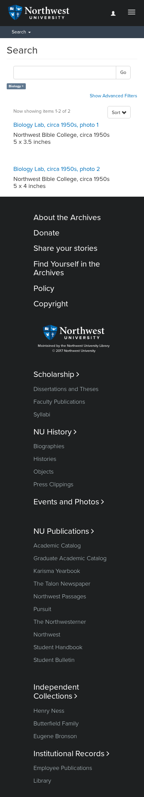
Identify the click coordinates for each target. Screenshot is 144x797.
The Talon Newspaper (61, 583)
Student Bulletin (54, 660)
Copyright (50, 304)
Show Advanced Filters (113, 96)
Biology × (16, 86)
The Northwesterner (59, 621)
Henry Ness (48, 710)
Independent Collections (56, 691)
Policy (43, 288)
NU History (55, 432)
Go (123, 72)
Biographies (48, 446)
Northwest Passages (59, 596)
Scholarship (56, 374)
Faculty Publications (59, 401)
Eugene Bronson (55, 736)
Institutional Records (71, 754)
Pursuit (42, 609)
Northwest (46, 634)
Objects (43, 471)
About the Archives (67, 217)
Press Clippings (53, 484)
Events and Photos (68, 502)
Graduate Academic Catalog (69, 558)
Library (42, 780)
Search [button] (19, 32)
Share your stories (65, 248)
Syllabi (41, 414)
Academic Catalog (57, 545)
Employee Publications (62, 768)
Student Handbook (57, 647)
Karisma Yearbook (56, 571)
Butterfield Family (56, 723)
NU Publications (63, 531)
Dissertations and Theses (65, 389)
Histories (44, 459)
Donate (46, 233)
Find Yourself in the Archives (66, 268)
